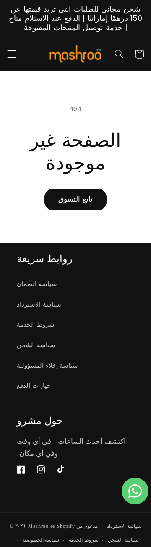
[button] (11, 54)
